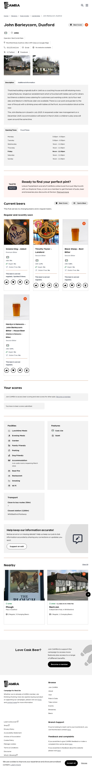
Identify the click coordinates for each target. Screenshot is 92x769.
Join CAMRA (53, 687)
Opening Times (11, 130)
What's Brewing (10, 755)
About (50, 691)
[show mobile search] (82, 5)
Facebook (24, 52)
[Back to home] (12, 5)
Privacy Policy (9, 729)
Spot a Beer (81, 203)
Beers (50, 713)
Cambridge (36, 16)
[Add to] (86, 24)
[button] (88, 594)
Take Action (52, 702)
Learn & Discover (10, 722)
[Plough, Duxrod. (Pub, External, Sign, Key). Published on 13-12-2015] (24, 597)
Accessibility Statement (13, 733)
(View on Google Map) (41, 43)
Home (6, 16)
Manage (84, 763)
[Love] (13, 282)
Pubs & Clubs (53, 698)
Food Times (24, 130)
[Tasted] (26, 282)
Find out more (63, 192)
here (69, 729)
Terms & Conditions (11, 748)
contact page (12, 702)
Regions (14, 16)
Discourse (7, 751)
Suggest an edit (17, 546)
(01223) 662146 (13, 47)
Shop (6, 725)
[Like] (6, 282)
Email (27, 47)
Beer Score (77, 25)
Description (9, 82)
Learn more (15, 764)
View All (85, 564)
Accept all (71, 763)
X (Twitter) (11, 52)
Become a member (63, 397)
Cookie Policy (9, 740)
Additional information (26, 82)
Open (16, 33)
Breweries (52, 709)
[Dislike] (20, 282)
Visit (50, 695)
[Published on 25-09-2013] (67, 597)
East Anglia (24, 16)
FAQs (39, 699)
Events (51, 706)
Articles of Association (12, 736)
